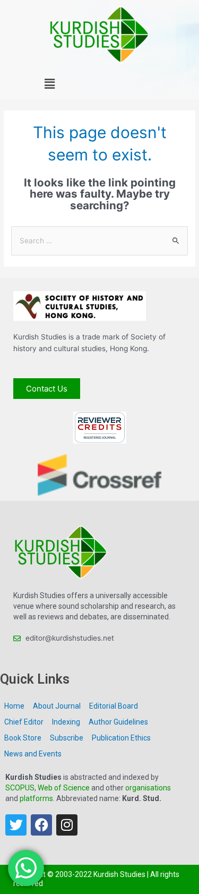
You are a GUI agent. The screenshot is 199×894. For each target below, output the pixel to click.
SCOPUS (19, 788)
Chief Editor (24, 722)
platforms (36, 798)
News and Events (33, 754)
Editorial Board (113, 706)
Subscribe (66, 738)
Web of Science (64, 788)
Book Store (22, 738)
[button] (50, 84)
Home (14, 706)
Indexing (66, 722)
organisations (148, 788)
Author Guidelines (118, 722)
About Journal (57, 706)
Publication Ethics (121, 738)
